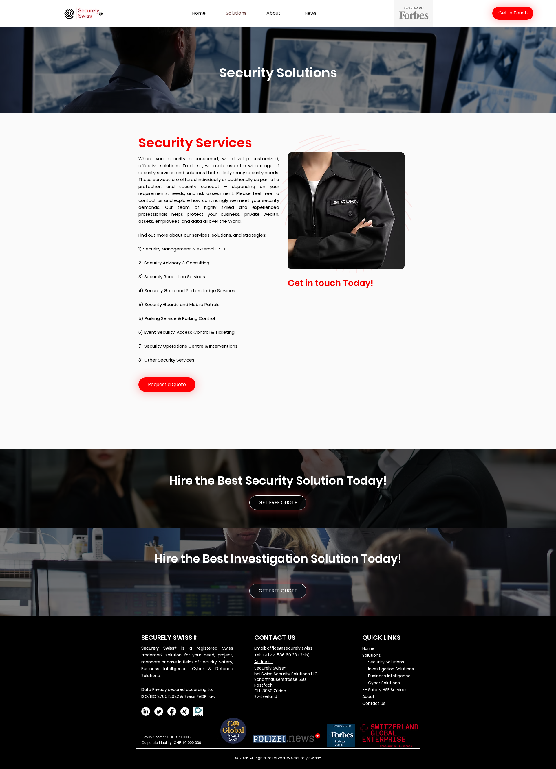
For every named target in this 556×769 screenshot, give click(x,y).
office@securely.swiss (289, 648)
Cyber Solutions (384, 683)
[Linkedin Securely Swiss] (145, 711)
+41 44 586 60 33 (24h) (286, 655)
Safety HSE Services (388, 690)
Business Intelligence (389, 676)
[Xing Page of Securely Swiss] (184, 711)
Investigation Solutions (391, 669)
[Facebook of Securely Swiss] (171, 711)
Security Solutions (386, 662)
